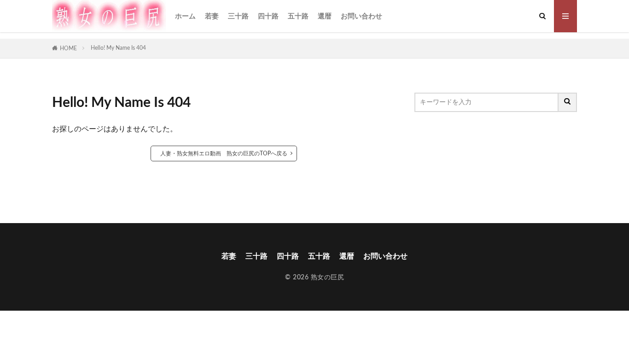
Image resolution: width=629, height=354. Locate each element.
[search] (568, 102)
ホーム (185, 16)
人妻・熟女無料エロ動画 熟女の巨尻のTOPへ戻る (223, 153)
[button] (421, 139)
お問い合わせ (361, 16)
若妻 (212, 16)
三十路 (238, 16)
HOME (68, 48)
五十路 (298, 16)
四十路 (268, 16)
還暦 (325, 16)
